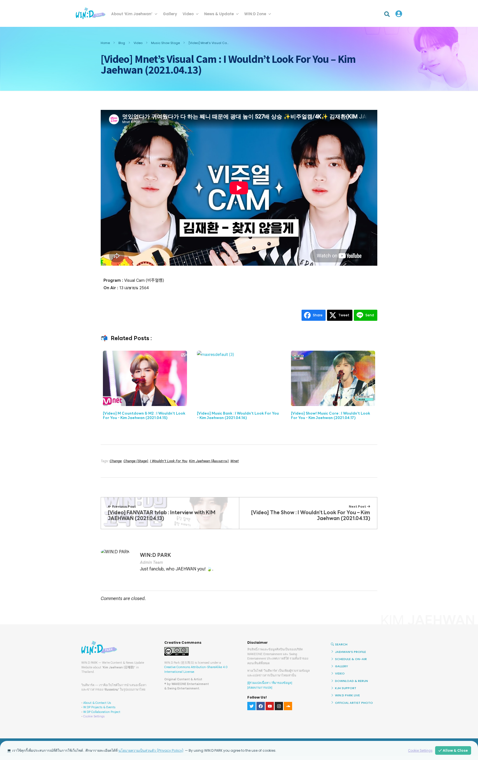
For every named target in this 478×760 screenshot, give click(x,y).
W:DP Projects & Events (99, 707)
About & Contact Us (97, 703)
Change (116, 461)
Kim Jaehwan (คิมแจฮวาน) (209, 461)
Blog (121, 43)
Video (138, 43)
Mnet (234, 461)
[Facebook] (260, 706)
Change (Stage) (135, 461)
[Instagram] (279, 706)
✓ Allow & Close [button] (453, 750)
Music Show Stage (165, 43)
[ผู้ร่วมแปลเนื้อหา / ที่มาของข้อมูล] (269, 682)
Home (105, 43)
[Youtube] (270, 706)
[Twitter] (251, 706)
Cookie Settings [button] (94, 716)
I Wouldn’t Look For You (168, 461)
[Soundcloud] (288, 706)
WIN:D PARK (155, 555)
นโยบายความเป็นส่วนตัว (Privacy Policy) (150, 750)
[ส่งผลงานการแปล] (259, 687)
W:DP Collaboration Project (101, 712)
